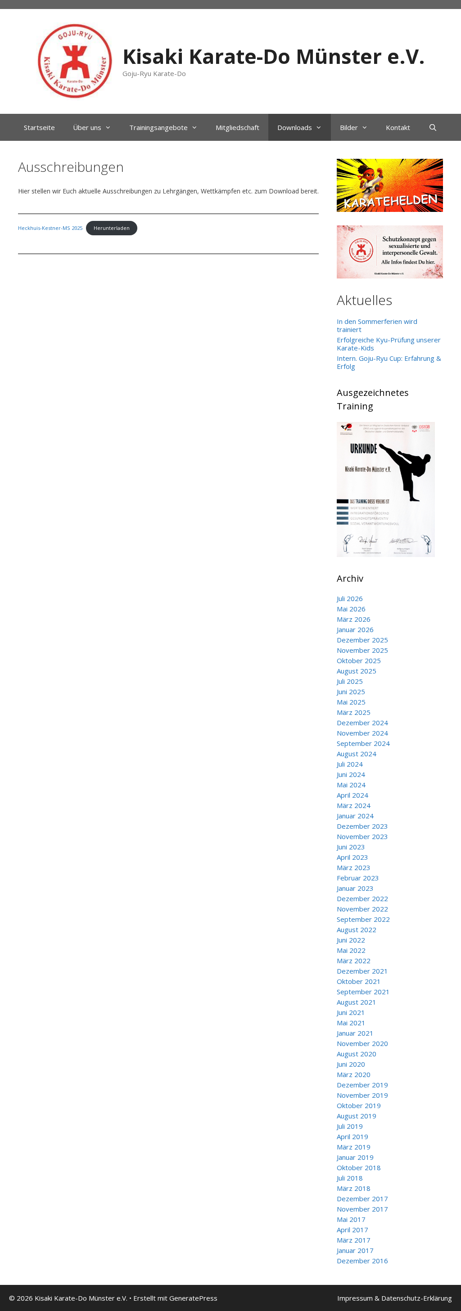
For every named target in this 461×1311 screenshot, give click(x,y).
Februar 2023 (358, 877)
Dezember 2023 (362, 826)
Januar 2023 (355, 888)
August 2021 (356, 1001)
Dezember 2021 (362, 970)
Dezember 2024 (362, 722)
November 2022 (362, 908)
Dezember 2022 (362, 898)
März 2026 (354, 619)
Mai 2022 (351, 950)
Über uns (87, 127)
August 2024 (356, 753)
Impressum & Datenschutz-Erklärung (394, 1297)
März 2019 (354, 1146)
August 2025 (356, 670)
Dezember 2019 (362, 1084)
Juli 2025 (350, 681)
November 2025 (362, 650)
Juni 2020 (351, 1064)
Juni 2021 (351, 1012)
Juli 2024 (350, 763)
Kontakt (398, 127)
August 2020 (356, 1053)
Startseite (39, 127)
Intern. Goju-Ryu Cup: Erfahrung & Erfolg (389, 362)
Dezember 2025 (362, 639)
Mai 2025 (351, 701)
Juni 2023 (351, 846)
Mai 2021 (351, 1022)
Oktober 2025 (359, 660)
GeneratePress (193, 1297)
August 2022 (356, 929)
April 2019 (352, 1136)
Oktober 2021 (359, 981)
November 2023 (362, 836)
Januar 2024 (355, 815)
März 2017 (354, 1239)
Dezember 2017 (362, 1198)
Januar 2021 (355, 1032)
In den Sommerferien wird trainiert (377, 325)
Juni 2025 (351, 691)
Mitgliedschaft (237, 127)
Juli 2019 (350, 1126)
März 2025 (354, 712)
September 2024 (363, 743)
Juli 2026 (350, 598)
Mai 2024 (351, 784)
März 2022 (354, 960)
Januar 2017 (355, 1250)
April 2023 (352, 857)
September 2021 (363, 991)
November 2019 (362, 1095)
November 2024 (362, 732)
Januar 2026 (355, 629)
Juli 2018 (350, 1177)
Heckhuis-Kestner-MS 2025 (50, 227)
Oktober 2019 (359, 1105)
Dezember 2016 (362, 1260)
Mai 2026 (351, 608)
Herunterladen (112, 227)
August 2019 (356, 1115)
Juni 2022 (351, 939)
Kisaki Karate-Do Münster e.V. (273, 56)
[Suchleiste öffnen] (432, 127)
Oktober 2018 (359, 1167)
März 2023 (354, 867)
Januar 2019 (355, 1157)
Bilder (349, 127)
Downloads (294, 127)
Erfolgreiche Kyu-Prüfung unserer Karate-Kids (389, 343)
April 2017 (352, 1229)
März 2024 (354, 805)
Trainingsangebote (158, 127)
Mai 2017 (351, 1219)
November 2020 (362, 1043)
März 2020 (354, 1074)
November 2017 (362, 1208)
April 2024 (352, 794)
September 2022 (363, 919)
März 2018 (354, 1188)
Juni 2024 (351, 774)
